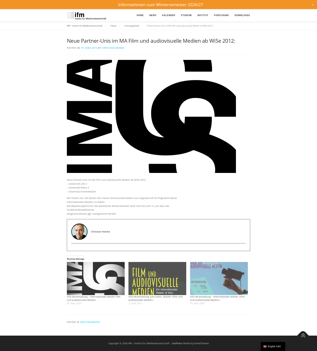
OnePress (177, 343)
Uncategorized (90, 322)
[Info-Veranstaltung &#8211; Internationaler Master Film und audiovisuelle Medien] (96, 278)
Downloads (242, 15)
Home (140, 15)
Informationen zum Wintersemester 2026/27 (160, 4)
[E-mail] (74, 249)
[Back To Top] (303, 335)
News (153, 15)
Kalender (168, 15)
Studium (186, 15)
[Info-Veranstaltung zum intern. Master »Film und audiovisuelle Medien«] (157, 278)
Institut (202, 15)
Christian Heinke (113, 48)
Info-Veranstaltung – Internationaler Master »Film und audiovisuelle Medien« (217, 298)
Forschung (221, 15)
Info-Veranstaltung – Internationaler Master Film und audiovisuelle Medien (93, 298)
